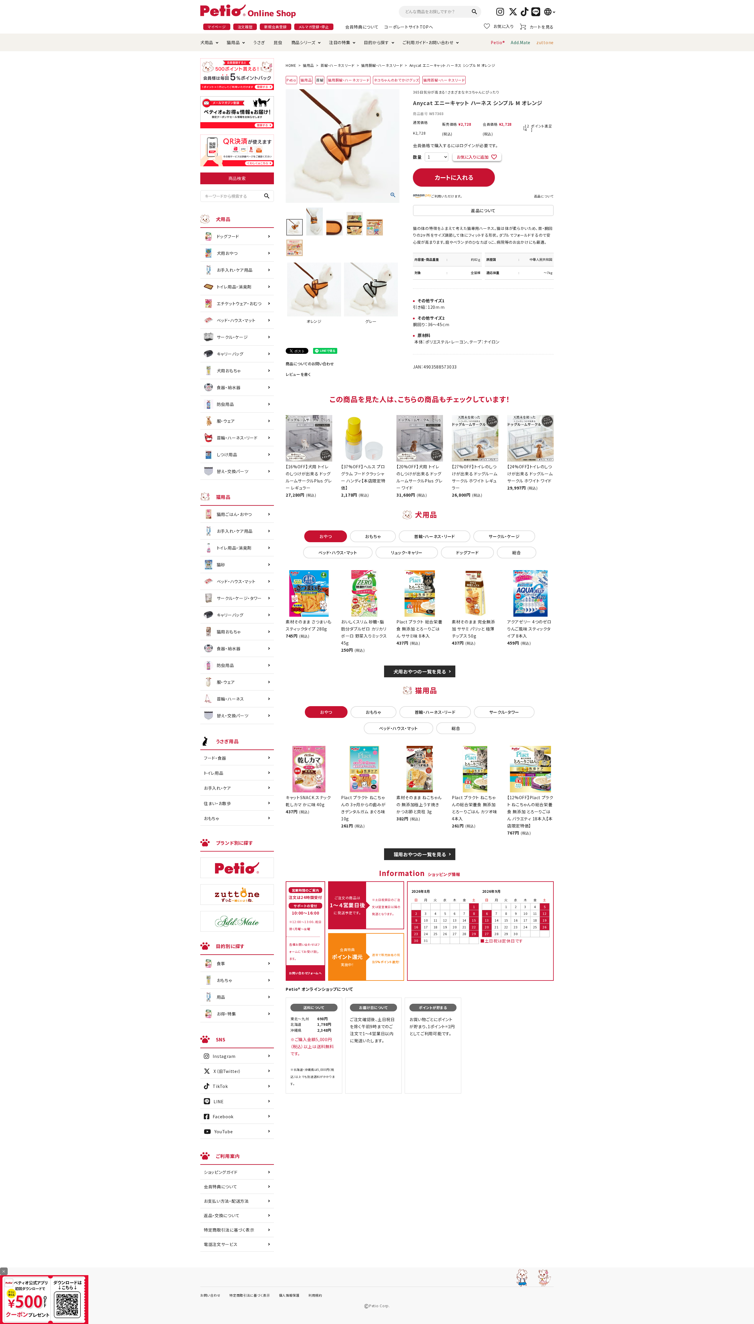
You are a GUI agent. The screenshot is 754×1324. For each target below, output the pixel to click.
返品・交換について (221, 1215)
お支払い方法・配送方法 (226, 1201)
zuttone (545, 42)
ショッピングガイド (220, 1172)
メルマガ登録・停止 (314, 26)
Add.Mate (520, 42)
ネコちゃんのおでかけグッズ (396, 79)
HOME (291, 65)
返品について (544, 196)
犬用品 (206, 42)
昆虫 (278, 42)
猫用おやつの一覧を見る (419, 854)
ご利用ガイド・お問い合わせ (428, 42)
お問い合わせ (210, 1295)
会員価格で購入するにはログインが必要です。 (455, 145)
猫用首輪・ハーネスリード (444, 79)
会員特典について (362, 27)
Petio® (498, 42)
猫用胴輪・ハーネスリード (382, 65)
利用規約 (315, 1295)
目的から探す (376, 42)
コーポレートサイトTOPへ (408, 27)
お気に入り (503, 26)
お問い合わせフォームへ (305, 973)
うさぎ (259, 42)
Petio (291, 79)
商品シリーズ (303, 42)
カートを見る (542, 27)
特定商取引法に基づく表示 (229, 1230)
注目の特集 (339, 42)
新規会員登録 (275, 26)
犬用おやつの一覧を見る (419, 671)
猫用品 (233, 42)
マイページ (217, 26)
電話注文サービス (221, 1244)
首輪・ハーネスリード (337, 65)
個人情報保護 (289, 1295)
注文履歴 (245, 26)
